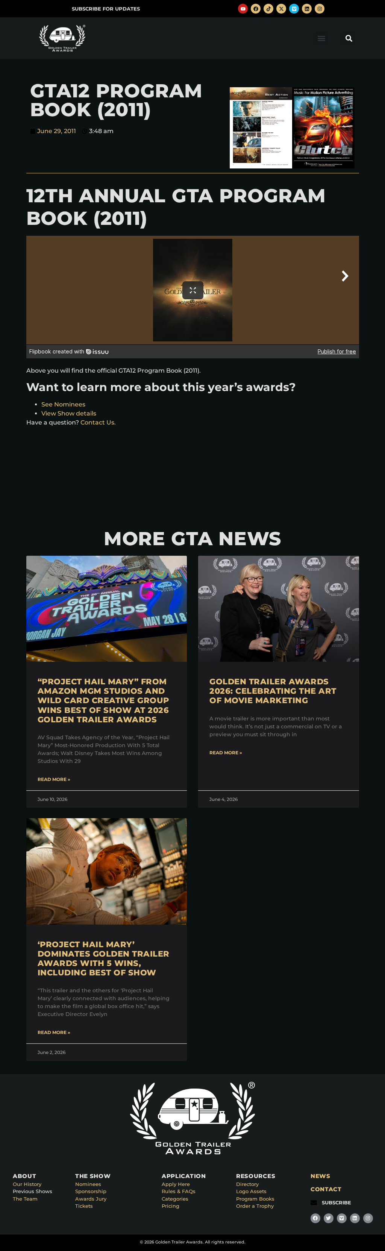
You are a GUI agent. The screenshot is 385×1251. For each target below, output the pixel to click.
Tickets (84, 1206)
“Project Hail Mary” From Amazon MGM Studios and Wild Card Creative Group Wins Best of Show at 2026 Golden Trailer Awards (103, 700)
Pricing (170, 1206)
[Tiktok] (268, 9)
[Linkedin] (307, 9)
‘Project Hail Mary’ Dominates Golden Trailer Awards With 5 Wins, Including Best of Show (104, 959)
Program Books (255, 1199)
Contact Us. (98, 422)
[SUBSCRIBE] (314, 1202)
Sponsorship (90, 1191)
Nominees (88, 1184)
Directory (247, 1184)
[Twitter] (328, 1218)
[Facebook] (256, 9)
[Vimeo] (294, 9)
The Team (25, 1199)
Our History (27, 1184)
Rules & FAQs (179, 1191)
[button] (321, 38)
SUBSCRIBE (336, 1202)
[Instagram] (319, 9)
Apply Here (176, 1184)
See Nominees (63, 404)
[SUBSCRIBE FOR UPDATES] (64, 9)
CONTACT (326, 1189)
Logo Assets (251, 1191)
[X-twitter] (281, 9)
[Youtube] (243, 9)
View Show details (68, 413)
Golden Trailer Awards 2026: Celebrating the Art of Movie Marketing (272, 691)
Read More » (54, 779)
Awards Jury (90, 1199)
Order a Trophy (255, 1206)
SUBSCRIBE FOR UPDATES (106, 9)
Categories (175, 1199)
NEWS (320, 1176)
